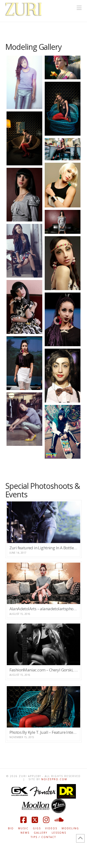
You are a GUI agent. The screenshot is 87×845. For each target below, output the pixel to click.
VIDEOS (51, 828)
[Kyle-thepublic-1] (62, 108)
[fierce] (62, 222)
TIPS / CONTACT (43, 837)
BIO (11, 828)
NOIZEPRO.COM (54, 779)
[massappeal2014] (62, 319)
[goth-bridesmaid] (24, 307)
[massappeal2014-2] (24, 363)
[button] (79, 8)
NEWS (25, 832)
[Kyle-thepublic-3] (24, 138)
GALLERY (40, 832)
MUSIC (23, 828)
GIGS (37, 828)
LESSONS (59, 832)
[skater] (62, 432)
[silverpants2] (24, 419)
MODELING (70, 828)
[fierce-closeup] (24, 195)
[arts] (62, 149)
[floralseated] (24, 251)
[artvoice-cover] (62, 68)
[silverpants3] (24, 82)
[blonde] (62, 185)
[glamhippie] (62, 263)
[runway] (62, 376)
